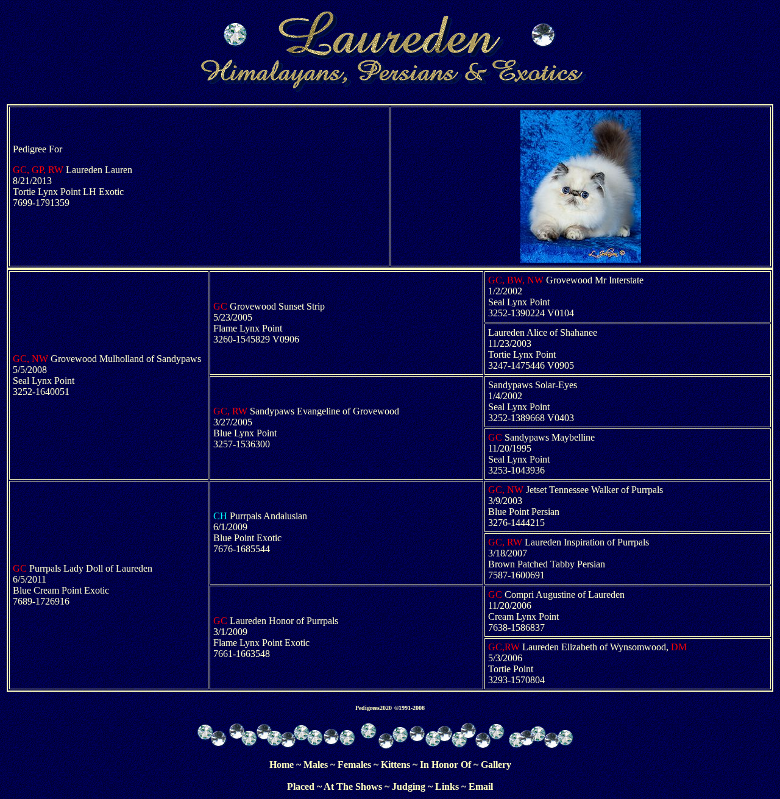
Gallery (496, 764)
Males (315, 764)
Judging (408, 786)
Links (447, 786)
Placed (300, 786)
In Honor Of (445, 764)
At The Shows (353, 786)
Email (481, 786)
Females (354, 764)
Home (281, 764)
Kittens (395, 764)
